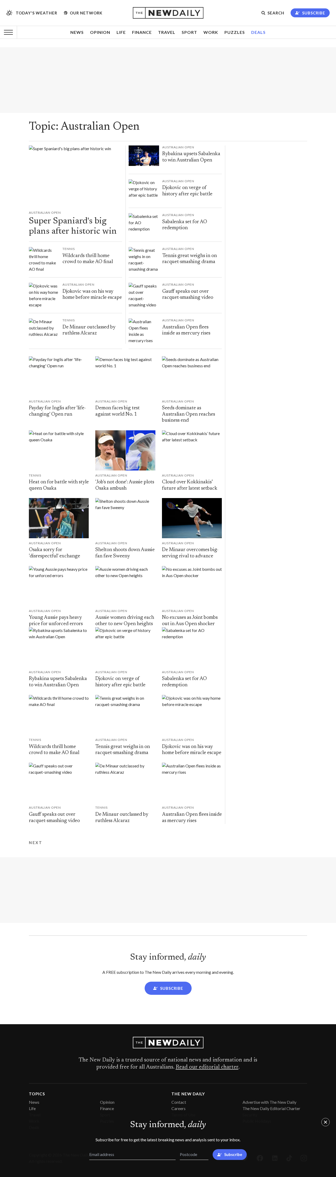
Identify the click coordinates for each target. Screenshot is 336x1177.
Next (35, 843)
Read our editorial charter (207, 1067)
